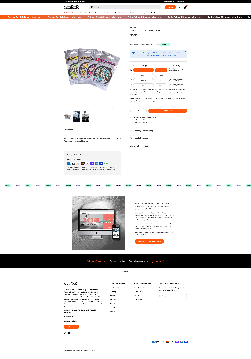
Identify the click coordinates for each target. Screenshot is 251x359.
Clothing (142, 13)
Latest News (138, 292)
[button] (186, 7)
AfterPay (113, 303)
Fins (108, 13)
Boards (88, 13)
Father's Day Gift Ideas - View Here (20, 17)
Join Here (158, 261)
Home (65, 22)
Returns (112, 296)
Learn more (81, 1)
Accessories (120, 13)
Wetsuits (98, 13)
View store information (140, 122)
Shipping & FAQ (182, 1)
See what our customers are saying (149, 241)
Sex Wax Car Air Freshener (76, 22)
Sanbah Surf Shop (140, 288)
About (152, 13)
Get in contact (71, 327)
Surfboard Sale (69, 13)
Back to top (125, 272)
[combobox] (125, 7)
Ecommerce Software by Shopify (87, 350)
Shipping (113, 292)
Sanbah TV (138, 296)
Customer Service (168, 1)
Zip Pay (112, 307)
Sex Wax (133, 27)
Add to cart (168, 111)
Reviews (170, 7)
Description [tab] (68, 130)
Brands (80, 13)
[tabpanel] (92, 139)
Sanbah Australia (73, 350)
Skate (132, 13)
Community (138, 300)
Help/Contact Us (116, 288)
